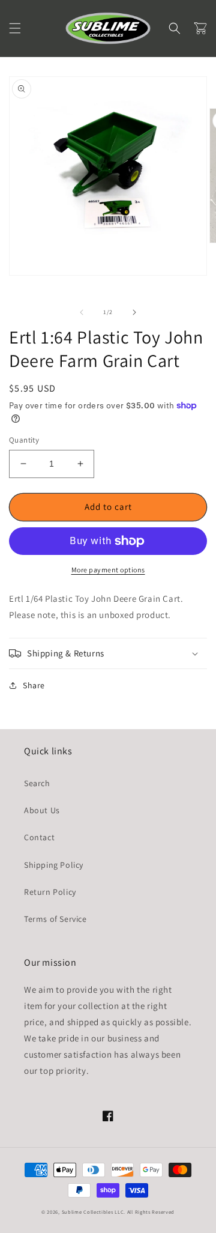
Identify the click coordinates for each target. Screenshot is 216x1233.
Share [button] (34, 685)
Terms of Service (55, 918)
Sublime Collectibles (87, 1211)
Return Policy (50, 891)
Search (37, 783)
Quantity (24, 440)
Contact (39, 837)
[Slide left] (81, 312)
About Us (42, 810)
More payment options (108, 569)
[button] (15, 28)
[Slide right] (134, 312)
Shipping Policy (53, 864)
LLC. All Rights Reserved (145, 1211)
